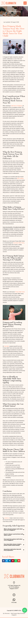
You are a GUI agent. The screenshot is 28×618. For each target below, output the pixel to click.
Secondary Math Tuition (18, 243)
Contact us (6, 518)
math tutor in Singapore (16, 105)
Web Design (14, 613)
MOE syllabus (20, 178)
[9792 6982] (14, 599)
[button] (3, 560)
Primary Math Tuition (20, 291)
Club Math (6, 346)
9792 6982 (14, 602)
